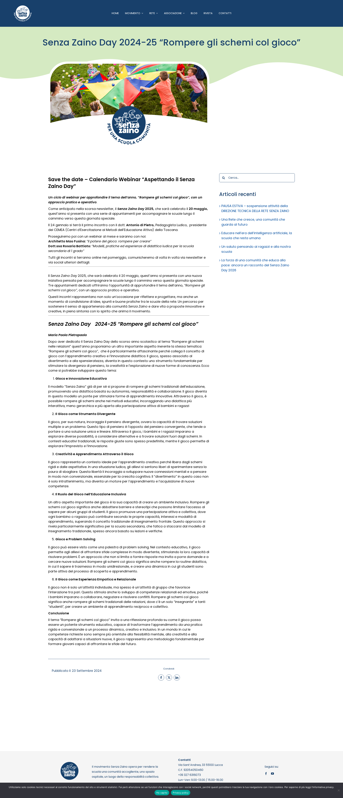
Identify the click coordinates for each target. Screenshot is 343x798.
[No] (338, 790)
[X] (169, 677)
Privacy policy (180, 792)
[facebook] (266, 773)
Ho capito (161, 792)
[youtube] (272, 773)
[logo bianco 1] (23, 7)
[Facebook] (161, 677)
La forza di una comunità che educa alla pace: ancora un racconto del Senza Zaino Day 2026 (255, 265)
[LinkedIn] (177, 677)
